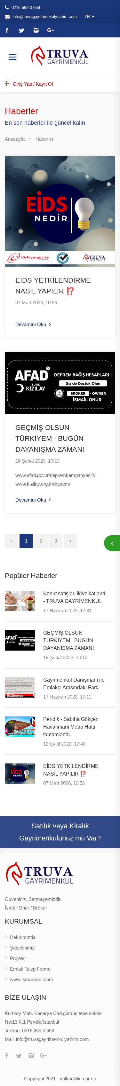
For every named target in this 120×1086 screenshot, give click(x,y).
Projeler (18, 958)
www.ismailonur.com (31, 979)
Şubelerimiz (22, 947)
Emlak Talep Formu (30, 969)
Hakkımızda (23, 937)
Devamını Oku (31, 324)
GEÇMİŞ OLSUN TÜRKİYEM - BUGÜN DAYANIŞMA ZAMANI (49, 438)
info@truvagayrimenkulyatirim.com (44, 16)
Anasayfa (15, 139)
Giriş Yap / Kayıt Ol (32, 84)
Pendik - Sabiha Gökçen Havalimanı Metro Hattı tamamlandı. (71, 726)
